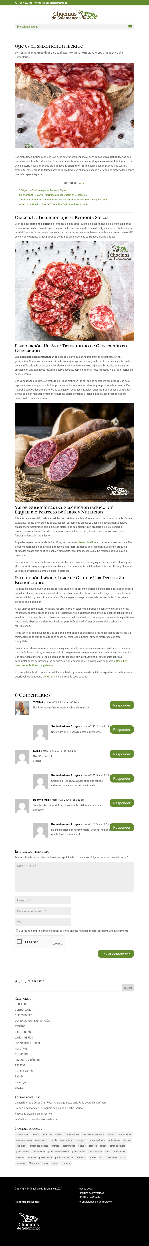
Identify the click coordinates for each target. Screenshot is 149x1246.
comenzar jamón (24, 1140)
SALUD (19, 1076)
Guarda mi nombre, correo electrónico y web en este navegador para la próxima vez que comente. (74, 930)
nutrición (31, 1157)
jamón (103, 1145)
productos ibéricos (64, 1157)
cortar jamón (114, 1140)
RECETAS (20, 1065)
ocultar (81, 183)
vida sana (65, 1163)
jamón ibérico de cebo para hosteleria (36, 1119)
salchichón (111, 1157)
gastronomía (69, 1145)
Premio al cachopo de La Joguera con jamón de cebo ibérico (49, 1107)
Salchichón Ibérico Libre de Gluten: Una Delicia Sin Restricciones (53, 204)
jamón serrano (95, 1151)
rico (101, 1157)
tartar (45, 1163)
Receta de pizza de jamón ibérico (33, 1113)
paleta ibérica (45, 1157)
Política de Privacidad (92, 1192)
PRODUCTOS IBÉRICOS (107, 52)
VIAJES (19, 1087)
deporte (127, 1140)
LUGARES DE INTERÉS (27, 1043)
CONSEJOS (21, 1004)
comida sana (66, 1140)
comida (53, 1140)
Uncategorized (23, 1082)
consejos (80, 1140)
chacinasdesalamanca (93, 1134)
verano (54, 1163)
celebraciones (72, 1134)
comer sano (40, 1140)
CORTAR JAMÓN (24, 1009)
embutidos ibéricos (39, 1145)
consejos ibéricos (96, 1140)
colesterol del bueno (87, 542)
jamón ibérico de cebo (58, 1151)
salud (122, 1157)
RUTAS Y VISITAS (24, 1070)
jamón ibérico (22, 1151)
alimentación (22, 1134)
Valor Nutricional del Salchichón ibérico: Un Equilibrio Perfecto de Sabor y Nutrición (63, 199)
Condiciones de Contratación (96, 1201)
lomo (107, 1151)
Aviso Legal (86, 1188)
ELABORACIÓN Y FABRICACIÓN (32, 1020)
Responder (121, 705)
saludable (20, 1163)
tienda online (50, 676)
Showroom (34, 1163)
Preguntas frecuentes (27, 1201)
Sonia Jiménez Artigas (32, 52)
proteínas (81, 1157)
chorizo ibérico (125, 1134)
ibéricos (93, 1145)
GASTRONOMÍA (71, 52)
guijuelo (82, 1145)
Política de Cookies (91, 1197)
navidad (20, 1157)
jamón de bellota (117, 1145)
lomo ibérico (120, 1151)
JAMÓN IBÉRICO (24, 1037)
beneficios (47, 1134)
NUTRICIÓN (86, 52)
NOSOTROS (21, 1048)
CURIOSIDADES (23, 1015)
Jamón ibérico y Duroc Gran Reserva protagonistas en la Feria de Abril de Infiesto (60, 1102)
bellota (35, 1134)
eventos (55, 1145)
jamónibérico (39, 1151)
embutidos (21, 1145)
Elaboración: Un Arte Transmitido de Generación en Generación (53, 194)
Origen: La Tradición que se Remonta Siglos (42, 190)
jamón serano (78, 1151)
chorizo (110, 1134)
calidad (58, 1134)
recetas (92, 1157)
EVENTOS (20, 1026)
